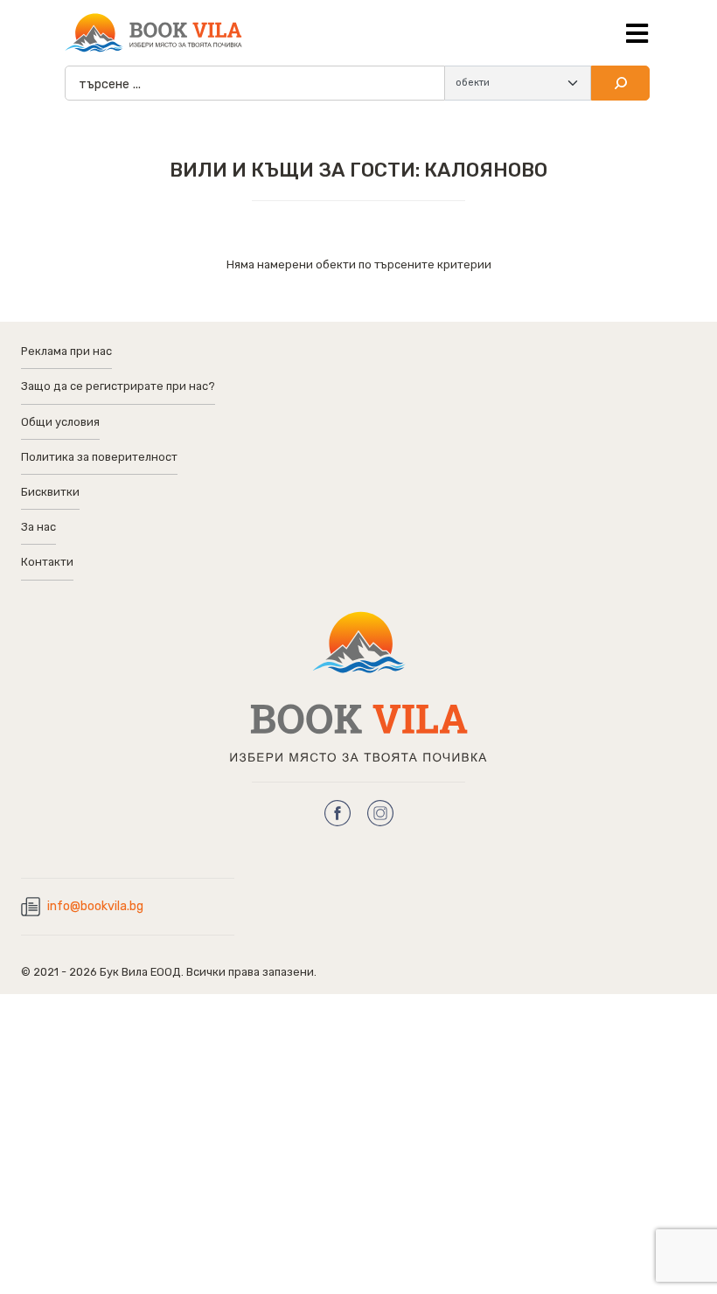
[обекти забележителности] (518, 83)
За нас (38, 526)
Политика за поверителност (99, 456)
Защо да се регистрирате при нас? (118, 386)
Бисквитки (50, 491)
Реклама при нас (66, 351)
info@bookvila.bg (95, 906)
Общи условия (60, 421)
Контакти (47, 561)
